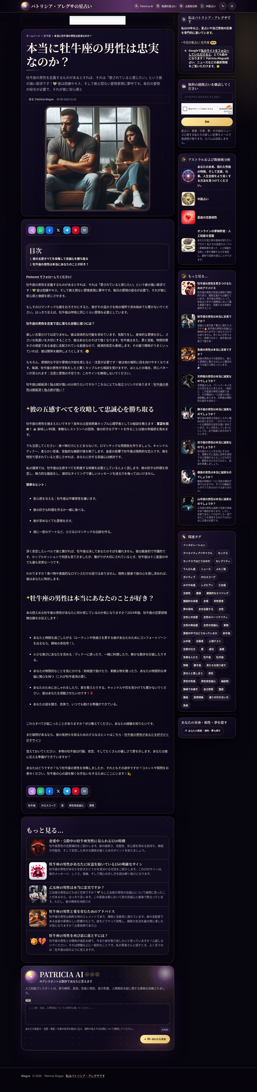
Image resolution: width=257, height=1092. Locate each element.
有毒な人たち (190, 657)
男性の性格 (189, 681)
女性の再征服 (190, 625)
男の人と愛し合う (193, 673)
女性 (221, 609)
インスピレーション (194, 545)
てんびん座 (189, 569)
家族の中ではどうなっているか (200, 633)
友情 (206, 601)
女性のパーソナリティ (216, 617)
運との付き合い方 (219, 697)
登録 (207, 121)
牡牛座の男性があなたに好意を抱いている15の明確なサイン (95, 864)
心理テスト (215, 641)
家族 (226, 625)
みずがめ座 (189, 585)
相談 (28, 1000)
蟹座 (221, 689)
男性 (91, 805)
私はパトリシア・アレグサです (209, 19)
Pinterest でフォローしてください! (49, 277)
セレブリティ (223, 561)
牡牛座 (47, 35)
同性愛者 (219, 601)
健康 (198, 593)
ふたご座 (221, 569)
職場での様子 (190, 689)
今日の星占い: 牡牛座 (196, 42)
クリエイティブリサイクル (197, 553)
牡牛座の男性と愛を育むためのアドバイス (82, 911)
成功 (211, 649)
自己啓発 (208, 689)
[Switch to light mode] (223, 6)
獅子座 (197, 665)
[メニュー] (232, 6)
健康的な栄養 (190, 601)
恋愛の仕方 (189, 649)
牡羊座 (220, 657)
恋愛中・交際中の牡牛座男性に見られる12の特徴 (87, 840)
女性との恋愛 (190, 617)
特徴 (185, 665)
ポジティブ (189, 577)
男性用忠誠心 (76, 805)
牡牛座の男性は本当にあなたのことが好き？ (61, 264)
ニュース (206, 569)
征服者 (200, 641)
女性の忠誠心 (211, 625)
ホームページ (33, 35)
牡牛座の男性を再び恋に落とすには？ (78, 935)
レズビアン (207, 585)
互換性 (187, 593)
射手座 (226, 633)
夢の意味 (188, 609)
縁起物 (225, 681)
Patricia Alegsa (44, 99)
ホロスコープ (48, 805)
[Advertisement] (98, 20)
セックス (223, 553)
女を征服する (206, 609)
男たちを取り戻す (216, 665)
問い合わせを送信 (155, 1039)
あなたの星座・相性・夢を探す (202, 731)
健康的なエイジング (217, 593)
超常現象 (199, 697)
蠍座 (185, 697)
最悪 (221, 649)
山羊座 (187, 641)
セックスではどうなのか (196, 561)
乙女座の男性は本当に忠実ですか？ (76, 887)
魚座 (185, 705)
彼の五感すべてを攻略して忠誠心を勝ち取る (60, 258)
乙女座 (222, 585)
